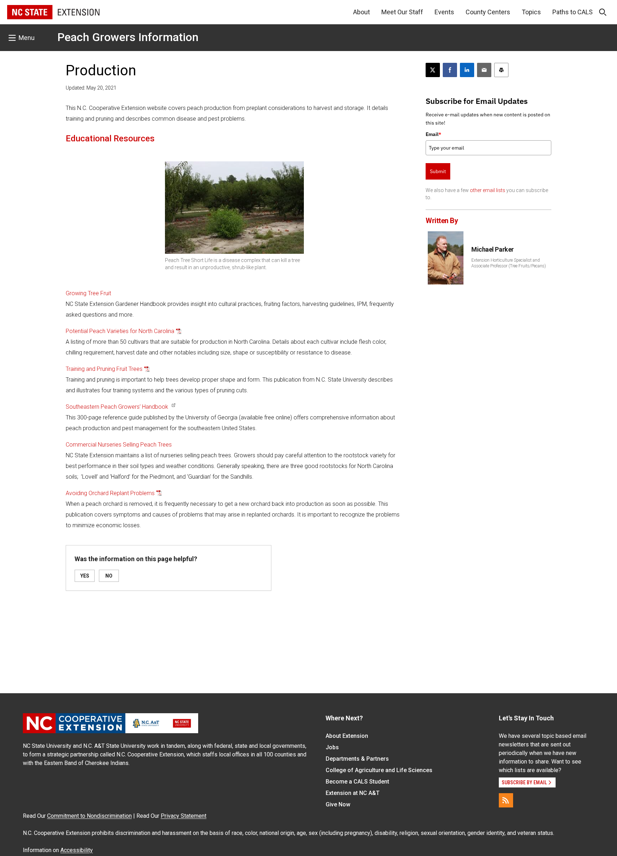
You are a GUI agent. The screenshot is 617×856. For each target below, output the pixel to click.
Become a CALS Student (357, 781)
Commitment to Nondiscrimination (89, 815)
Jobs (332, 747)
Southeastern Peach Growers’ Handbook (117, 406)
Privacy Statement (183, 815)
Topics (531, 12)
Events (444, 12)
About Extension (347, 735)
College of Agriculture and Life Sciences (379, 770)
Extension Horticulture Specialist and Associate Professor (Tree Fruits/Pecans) (508, 263)
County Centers (488, 12)
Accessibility (76, 850)
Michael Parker (492, 249)
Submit (438, 171)
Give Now (338, 804)
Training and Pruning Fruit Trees (104, 369)
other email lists (487, 190)
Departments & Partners (357, 758)
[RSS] (506, 800)
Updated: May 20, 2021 (91, 88)
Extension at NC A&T (353, 793)
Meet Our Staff (402, 12)
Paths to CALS (572, 12)
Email (433, 134)
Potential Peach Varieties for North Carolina (120, 331)
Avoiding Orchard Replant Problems (110, 493)
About (361, 12)
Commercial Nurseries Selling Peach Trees (119, 444)
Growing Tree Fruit (88, 293)
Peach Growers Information (128, 37)
